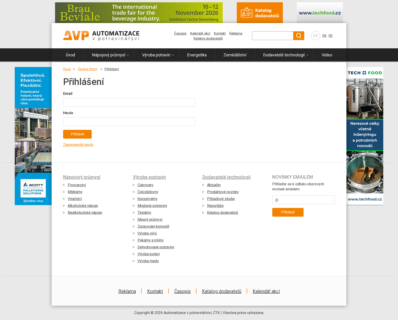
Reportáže (215, 206)
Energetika (197, 54)
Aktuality (214, 185)
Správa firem (87, 69)
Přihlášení (112, 69)
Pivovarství (77, 185)
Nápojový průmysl (108, 54)
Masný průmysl (150, 219)
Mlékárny (75, 192)
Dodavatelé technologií (284, 54)
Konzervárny (148, 199)
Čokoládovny (148, 192)
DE (331, 36)
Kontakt (220, 33)
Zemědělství (234, 54)
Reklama (235, 33)
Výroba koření (149, 254)
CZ (315, 36)
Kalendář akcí (200, 33)
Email (67, 93)
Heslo (68, 113)
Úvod (70, 54)
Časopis (180, 33)
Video (327, 54)
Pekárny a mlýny (162, 171)
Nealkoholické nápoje (85, 212)
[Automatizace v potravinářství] (101, 36)
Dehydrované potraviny (156, 247)
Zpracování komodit (153, 226)
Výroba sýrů (162, 157)
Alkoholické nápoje (83, 206)
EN (324, 36)
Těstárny (144, 212)
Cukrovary (145, 185)
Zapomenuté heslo (78, 145)
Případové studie (221, 199)
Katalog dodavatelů (208, 38)
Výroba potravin (156, 54)
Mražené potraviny (152, 206)
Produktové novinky (223, 192)
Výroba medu (148, 261)
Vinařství (75, 199)
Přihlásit (288, 212)
